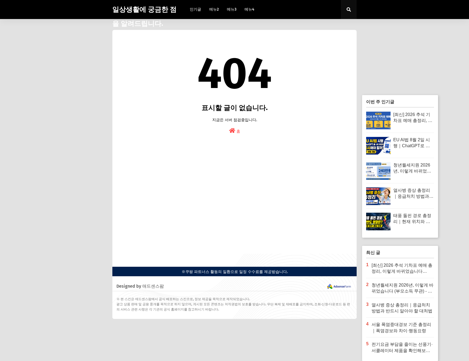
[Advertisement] (234, 205)
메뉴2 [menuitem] (214, 9)
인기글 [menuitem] (195, 9)
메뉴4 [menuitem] (249, 9)
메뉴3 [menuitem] (231, 9)
